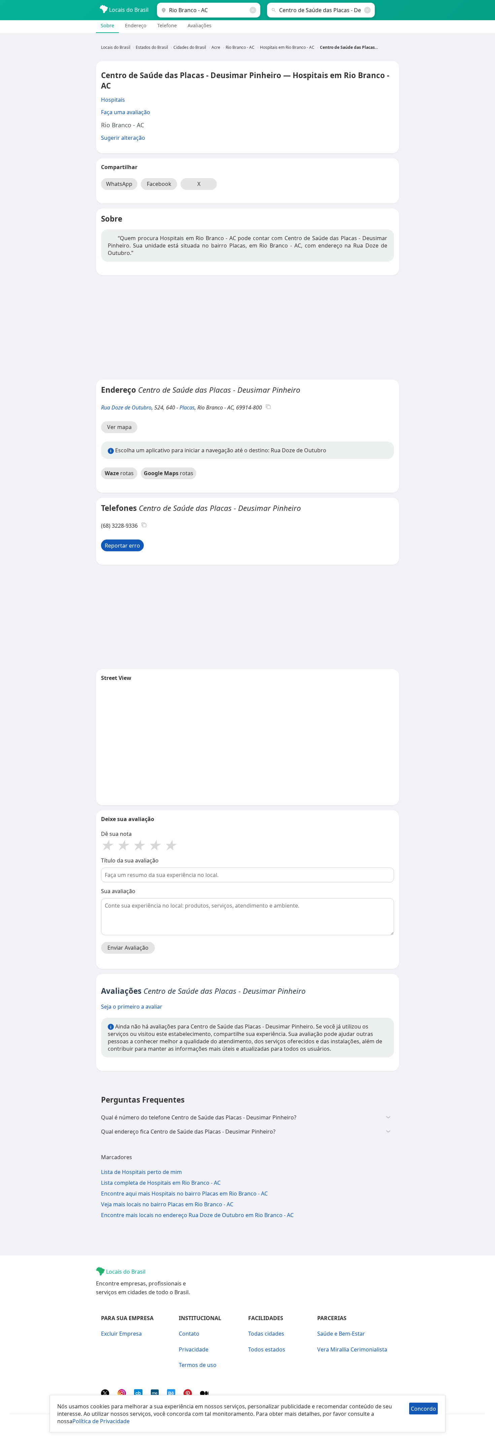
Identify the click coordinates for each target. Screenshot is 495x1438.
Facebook (159, 184)
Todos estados (266, 1349)
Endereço (135, 25)
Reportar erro (122, 545)
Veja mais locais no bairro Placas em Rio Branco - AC (167, 1204)
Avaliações (199, 25)
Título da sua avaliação (130, 860)
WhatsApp (119, 184)
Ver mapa (119, 427)
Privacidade (193, 1349)
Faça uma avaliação (125, 112)
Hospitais (113, 99)
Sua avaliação (118, 891)
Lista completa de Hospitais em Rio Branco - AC (161, 1182)
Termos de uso (198, 1365)
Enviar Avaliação (127, 947)
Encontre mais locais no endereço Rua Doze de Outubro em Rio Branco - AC (197, 1215)
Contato (189, 1333)
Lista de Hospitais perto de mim (141, 1172)
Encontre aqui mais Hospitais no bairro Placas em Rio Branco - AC (184, 1193)
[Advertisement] (247, 327)
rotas (119, 473)
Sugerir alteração (123, 137)
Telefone (167, 25)
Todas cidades (266, 1333)
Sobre (107, 25)
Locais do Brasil (128, 9)
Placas (187, 407)
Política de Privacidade (101, 1421)
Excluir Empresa (121, 1333)
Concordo (423, 1408)
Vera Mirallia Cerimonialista (352, 1349)
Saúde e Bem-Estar (341, 1333)
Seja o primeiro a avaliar (131, 1006)
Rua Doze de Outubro (126, 407)
